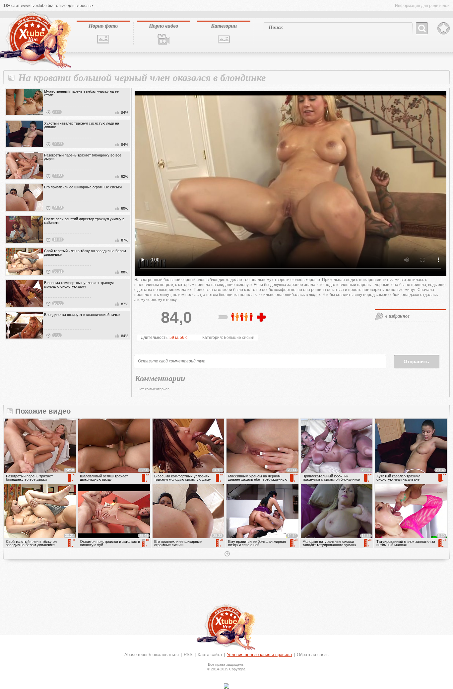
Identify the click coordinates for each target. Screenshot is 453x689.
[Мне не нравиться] (223, 318)
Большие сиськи (239, 337)
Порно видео (163, 25)
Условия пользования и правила (259, 654)
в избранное (397, 316)
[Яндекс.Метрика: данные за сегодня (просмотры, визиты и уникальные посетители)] (226, 686)
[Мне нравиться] (262, 318)
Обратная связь (313, 654)
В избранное (443, 28)
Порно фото (103, 25)
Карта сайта (210, 654)
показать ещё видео (226, 554)
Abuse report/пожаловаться (151, 654)
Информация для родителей (422, 5)
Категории (224, 25)
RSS (188, 654)
